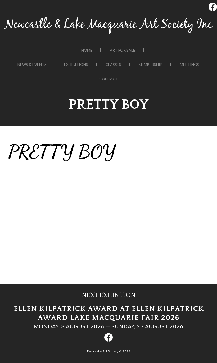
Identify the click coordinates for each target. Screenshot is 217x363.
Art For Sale (122, 50)
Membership (150, 64)
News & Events (32, 64)
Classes (113, 64)
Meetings (189, 64)
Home (86, 50)
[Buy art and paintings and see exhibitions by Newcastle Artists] (108, 34)
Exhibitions (76, 64)
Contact (108, 79)
